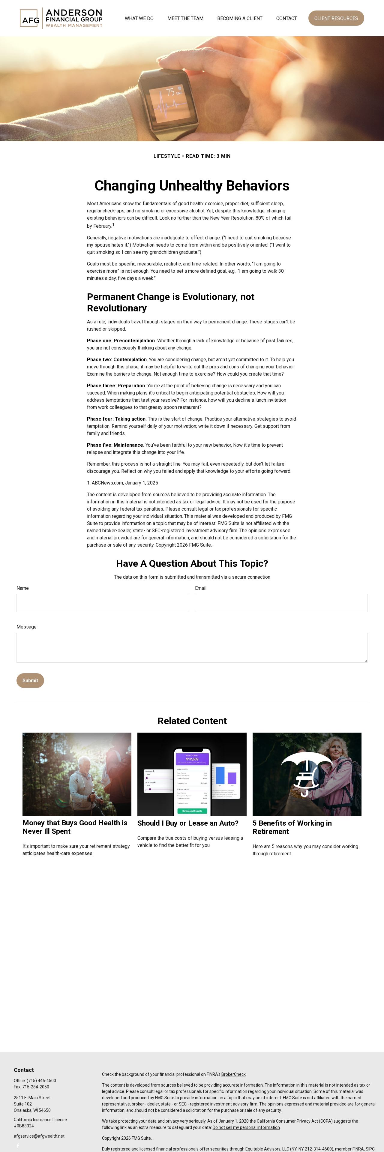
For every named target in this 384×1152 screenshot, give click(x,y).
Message (26, 627)
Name (22, 588)
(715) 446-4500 (41, 1080)
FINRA (358, 1149)
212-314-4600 (318, 1149)
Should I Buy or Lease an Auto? (187, 823)
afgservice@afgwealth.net (39, 1136)
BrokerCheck (233, 1074)
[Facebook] (18, 1146)
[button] (139, 18)
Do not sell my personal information (246, 1127)
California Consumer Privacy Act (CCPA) (295, 1121)
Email (200, 588)
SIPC (370, 1149)
